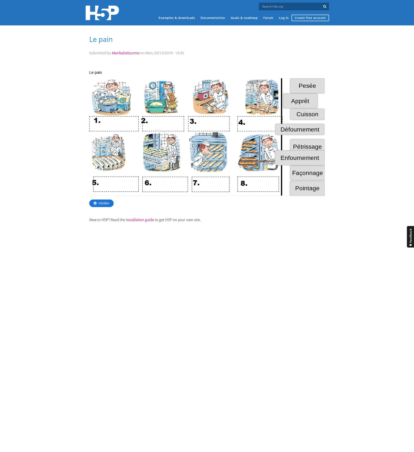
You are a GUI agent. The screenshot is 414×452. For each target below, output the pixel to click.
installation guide (140, 219)
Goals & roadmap (244, 18)
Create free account (310, 18)
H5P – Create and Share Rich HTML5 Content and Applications (102, 13)
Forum (268, 18)
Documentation (213, 18)
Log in (284, 18)
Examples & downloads (177, 18)
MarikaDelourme (125, 53)
